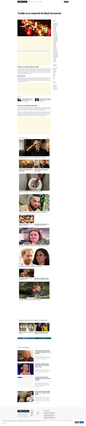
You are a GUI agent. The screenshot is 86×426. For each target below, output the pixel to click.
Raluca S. (38, 395)
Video (38, 1)
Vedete (35, 1)
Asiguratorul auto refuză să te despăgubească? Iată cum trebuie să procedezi (43, 378)
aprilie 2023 (55, 31)
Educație (54, 71)
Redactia (38, 381)
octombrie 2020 (55, 55)
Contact (66, 1)
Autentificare (55, 85)
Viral (54, 78)
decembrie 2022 (55, 36)
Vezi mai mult (38, 360)
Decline (77, 422)
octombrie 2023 (55, 23)
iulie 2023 (54, 27)
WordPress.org (55, 89)
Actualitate (21, 10)
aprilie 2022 (55, 47)
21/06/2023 (41, 395)
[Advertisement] (43, 7)
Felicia (20, 17)
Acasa (29, 1)
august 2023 (55, 26)
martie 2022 (55, 48)
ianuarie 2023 (55, 35)
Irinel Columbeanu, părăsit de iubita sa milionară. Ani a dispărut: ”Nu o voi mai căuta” (27, 99)
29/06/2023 (41, 381)
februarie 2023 (55, 34)
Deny (6, 423)
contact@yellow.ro (25, 416)
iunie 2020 (54, 60)
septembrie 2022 (55, 40)
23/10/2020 (24, 17)
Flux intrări (54, 86)
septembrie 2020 (55, 56)
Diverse (41, 1)
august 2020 (55, 57)
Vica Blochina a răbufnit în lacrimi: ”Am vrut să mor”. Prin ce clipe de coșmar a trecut (45, 99)
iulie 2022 (54, 43)
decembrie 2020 (55, 52)
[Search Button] (62, 1)
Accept (3, 423)
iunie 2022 (54, 44)
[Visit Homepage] (22, 2)
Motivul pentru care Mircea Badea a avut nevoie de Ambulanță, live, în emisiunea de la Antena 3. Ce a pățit (49, 418)
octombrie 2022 (55, 39)
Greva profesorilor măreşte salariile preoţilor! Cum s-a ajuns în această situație (42, 393)
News (32, 1)
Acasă (18, 10)
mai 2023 (54, 30)
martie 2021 (55, 51)
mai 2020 (54, 61)
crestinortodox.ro (22, 68)
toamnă (25, 77)
